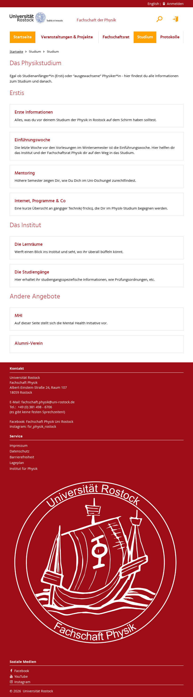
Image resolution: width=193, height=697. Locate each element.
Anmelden (175, 3)
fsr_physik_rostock (42, 426)
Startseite (22, 37)
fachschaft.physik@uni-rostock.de (48, 402)
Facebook (21, 671)
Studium (145, 37)
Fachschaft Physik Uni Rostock (49, 421)
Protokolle (170, 37)
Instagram (22, 682)
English (154, 3)
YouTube (21, 676)
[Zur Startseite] (36, 18)
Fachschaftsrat (116, 37)
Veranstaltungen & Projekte (67, 37)
